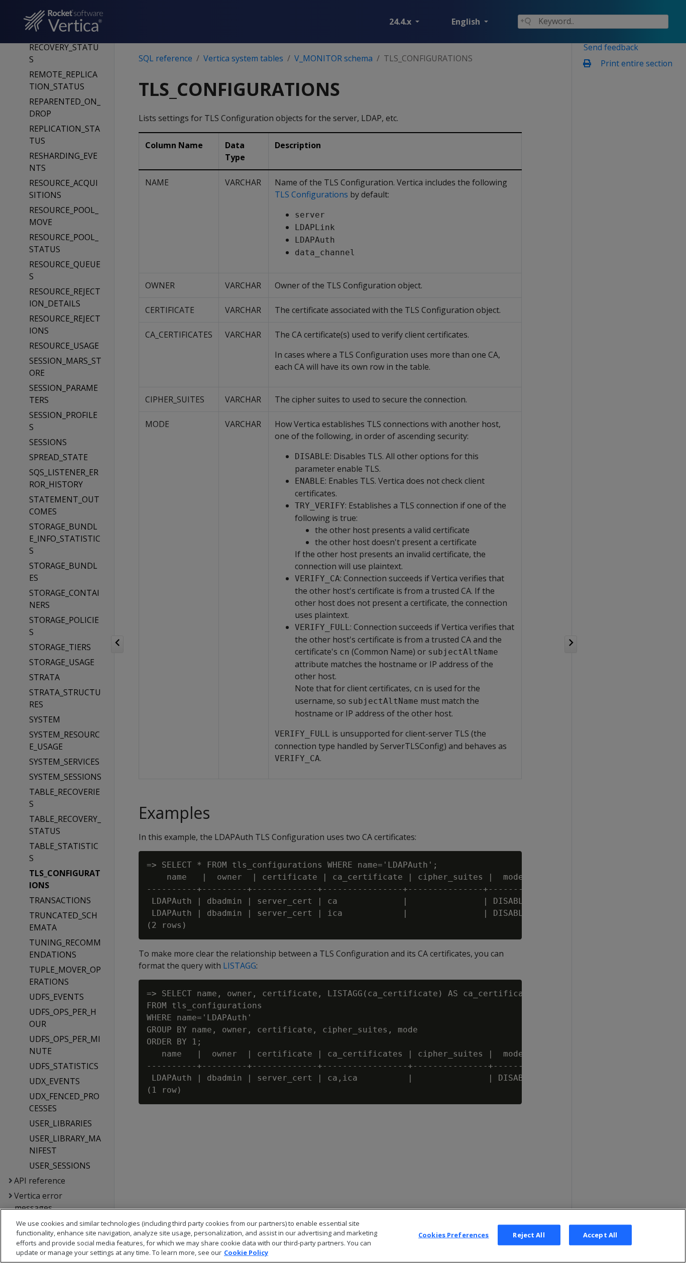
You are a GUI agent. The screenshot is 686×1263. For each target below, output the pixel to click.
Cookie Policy (246, 1252)
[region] (343, 1236)
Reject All (528, 1234)
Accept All (600, 1234)
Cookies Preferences (453, 1234)
